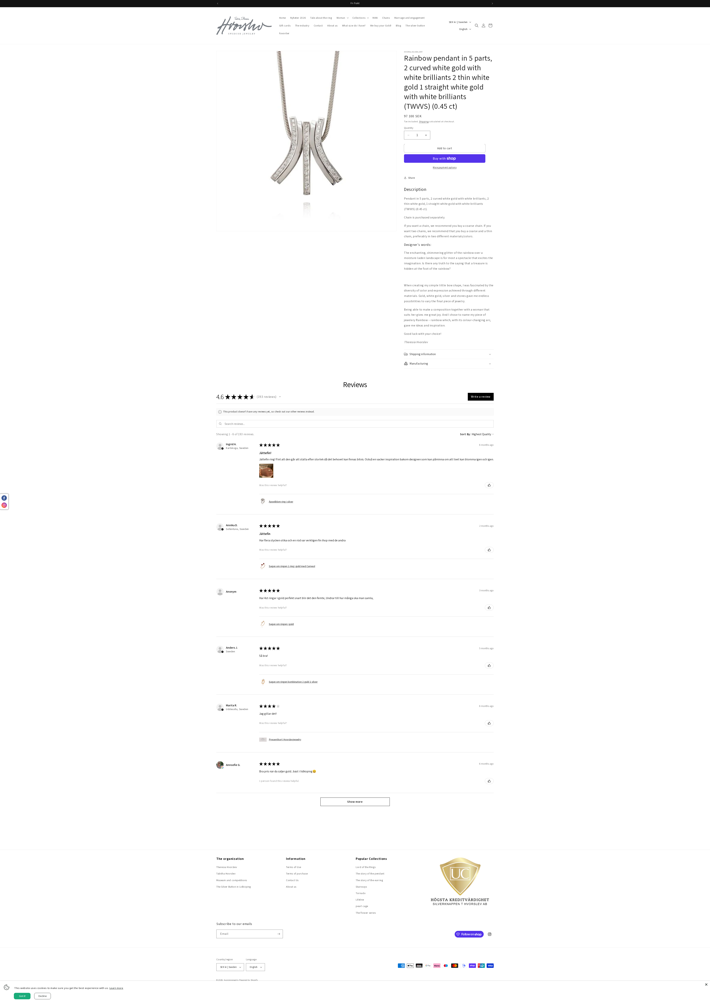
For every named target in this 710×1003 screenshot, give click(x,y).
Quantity (408, 127)
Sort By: (465, 434)
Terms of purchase (297, 873)
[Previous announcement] (218, 3)
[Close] (706, 984)
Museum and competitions (231, 880)
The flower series (366, 912)
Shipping (424, 121)
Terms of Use (293, 867)
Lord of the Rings (366, 867)
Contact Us (292, 880)
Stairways (361, 886)
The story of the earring (369, 880)
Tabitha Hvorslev (226, 873)
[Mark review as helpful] (489, 485)
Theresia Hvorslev (226, 867)
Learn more (116, 988)
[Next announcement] (492, 3)
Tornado (361, 893)
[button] (342, 18)
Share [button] (411, 177)
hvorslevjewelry (231, 980)
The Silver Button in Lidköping (233, 886)
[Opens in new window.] (222, 767)
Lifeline (360, 899)
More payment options (445, 167)
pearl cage (362, 906)
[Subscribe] (279, 934)
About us (291, 886)
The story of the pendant (370, 873)
